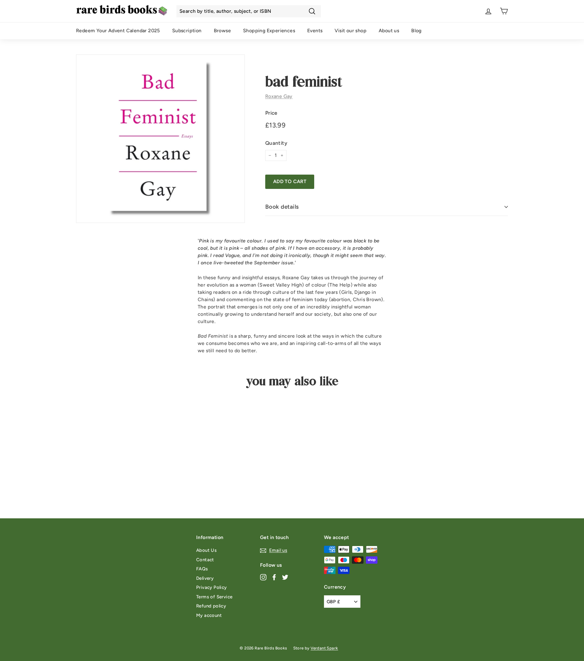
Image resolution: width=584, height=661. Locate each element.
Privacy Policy (211, 587)
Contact (205, 559)
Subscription (187, 30)
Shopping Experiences (269, 30)
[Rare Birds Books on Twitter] (285, 576)
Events (314, 30)
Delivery (205, 578)
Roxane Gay (279, 96)
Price (271, 113)
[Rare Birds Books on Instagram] (263, 576)
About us (389, 30)
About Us (206, 550)
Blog (416, 30)
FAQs (202, 569)
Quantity (276, 143)
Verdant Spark (324, 648)
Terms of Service (214, 597)
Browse (222, 30)
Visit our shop (351, 30)
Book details (282, 206)
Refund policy (211, 606)
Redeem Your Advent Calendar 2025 (118, 30)
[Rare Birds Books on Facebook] (274, 576)
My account (209, 615)
